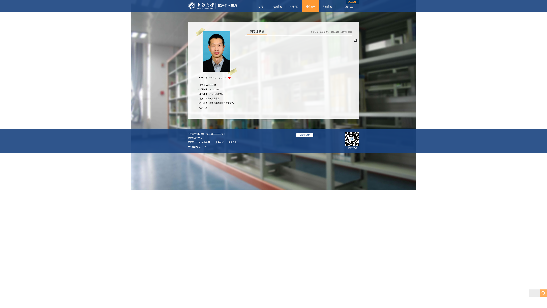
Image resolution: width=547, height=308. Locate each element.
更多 (347, 6)
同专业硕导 (305, 135)
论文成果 (277, 6)
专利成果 (327, 6)
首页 (260, 6)
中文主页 (324, 32)
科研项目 (293, 6)
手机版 (221, 142)
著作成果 (310, 6)
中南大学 (232, 142)
